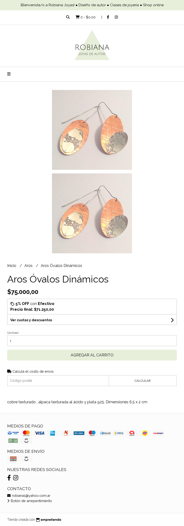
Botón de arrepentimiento (31, 501)
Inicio (12, 265)
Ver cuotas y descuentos (31, 320)
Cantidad (12, 332)
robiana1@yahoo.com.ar (30, 495)
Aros (29, 265)
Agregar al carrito (92, 355)
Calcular (142, 380)
